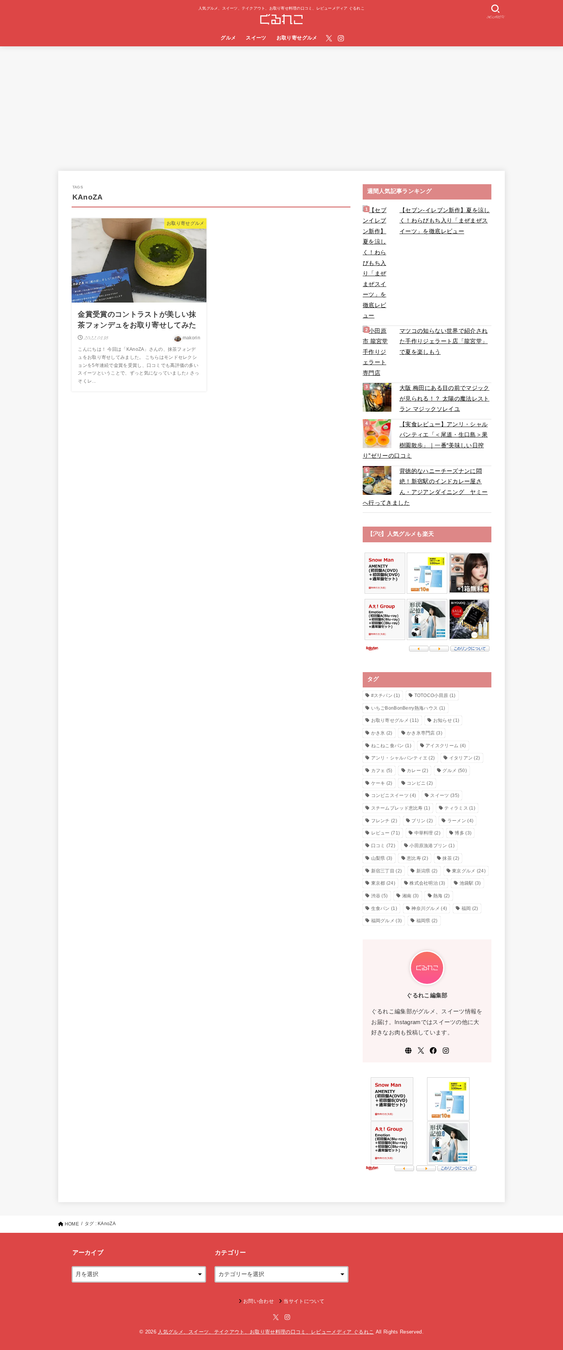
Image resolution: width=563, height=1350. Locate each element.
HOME (72, 1224)
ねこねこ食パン (391, 745)
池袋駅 (470, 883)
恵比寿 (417, 858)
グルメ (228, 38)
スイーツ (256, 38)
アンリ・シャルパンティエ (403, 758)
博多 (463, 833)
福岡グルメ (386, 920)
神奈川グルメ (429, 908)
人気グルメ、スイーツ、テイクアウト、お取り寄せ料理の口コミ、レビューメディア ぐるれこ (266, 1332)
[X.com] (329, 38)
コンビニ (420, 783)
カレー (417, 770)
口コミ (383, 845)
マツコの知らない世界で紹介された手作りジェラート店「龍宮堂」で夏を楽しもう (443, 341)
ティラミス (459, 808)
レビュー (385, 833)
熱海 (441, 895)
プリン (422, 820)
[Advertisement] (281, 103)
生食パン (384, 908)
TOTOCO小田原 (435, 695)
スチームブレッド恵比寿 (400, 808)
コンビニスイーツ (393, 795)
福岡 (470, 908)
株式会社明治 (427, 883)
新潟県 (427, 871)
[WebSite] (408, 1050)
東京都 (383, 883)
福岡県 (427, 920)
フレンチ (384, 820)
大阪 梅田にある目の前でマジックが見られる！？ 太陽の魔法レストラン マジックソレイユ (444, 398)
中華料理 (427, 833)
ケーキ (382, 783)
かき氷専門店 (424, 733)
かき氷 (382, 733)
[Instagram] (340, 38)
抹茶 (450, 858)
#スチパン (385, 695)
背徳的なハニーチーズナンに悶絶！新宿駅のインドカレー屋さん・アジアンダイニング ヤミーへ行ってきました (425, 487)
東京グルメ (469, 871)
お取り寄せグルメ (297, 38)
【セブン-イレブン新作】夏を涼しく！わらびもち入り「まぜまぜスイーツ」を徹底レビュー (444, 220)
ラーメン (460, 820)
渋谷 (379, 895)
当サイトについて (303, 1301)
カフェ (382, 770)
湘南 (410, 895)
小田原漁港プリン (432, 845)
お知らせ (446, 720)
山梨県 (382, 858)
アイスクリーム (446, 745)
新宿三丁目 (386, 871)
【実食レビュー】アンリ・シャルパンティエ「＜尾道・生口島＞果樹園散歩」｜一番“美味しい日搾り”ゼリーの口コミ (425, 440)
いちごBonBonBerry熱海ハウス (408, 708)
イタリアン (464, 758)
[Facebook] (433, 1050)
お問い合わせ (258, 1301)
